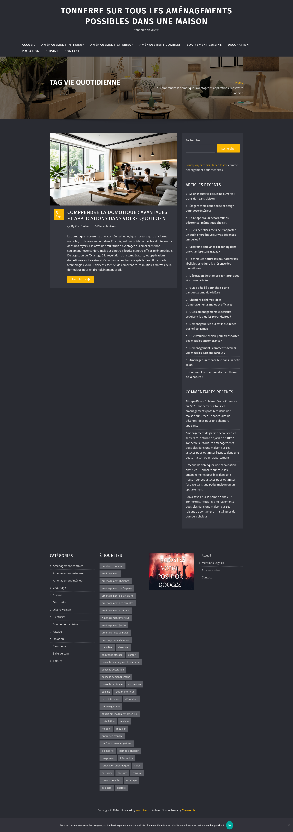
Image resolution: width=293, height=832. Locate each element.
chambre (123, 647)
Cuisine (52, 51)
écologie (106, 787)
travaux (137, 773)
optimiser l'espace (112, 736)
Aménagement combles (160, 45)
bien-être (107, 647)
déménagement (111, 706)
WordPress (142, 810)
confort (132, 654)
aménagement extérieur (115, 610)
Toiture (57, 661)
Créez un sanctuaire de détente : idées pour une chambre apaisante (208, 421)
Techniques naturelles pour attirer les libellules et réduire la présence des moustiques (212, 263)
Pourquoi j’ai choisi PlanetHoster (207, 165)
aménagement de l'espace (117, 588)
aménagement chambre (115, 581)
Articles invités (211, 570)
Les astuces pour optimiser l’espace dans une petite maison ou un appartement (212, 452)
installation (108, 721)
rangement (108, 758)
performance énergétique (116, 743)
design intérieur (125, 691)
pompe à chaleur (129, 750)
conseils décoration (113, 669)
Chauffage (59, 588)
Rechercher (193, 140)
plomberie (108, 750)
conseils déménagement (116, 676)
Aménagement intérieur (62, 45)
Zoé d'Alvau (80, 226)
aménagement (110, 573)
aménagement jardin (114, 625)
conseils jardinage (112, 684)
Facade (57, 631)
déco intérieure (110, 699)
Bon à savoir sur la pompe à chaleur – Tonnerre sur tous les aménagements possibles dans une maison (210, 502)
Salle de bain (61, 653)
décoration (131, 699)
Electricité (59, 617)
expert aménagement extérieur (119, 713)
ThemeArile (188, 810)
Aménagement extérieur (112, 45)
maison (124, 721)
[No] (288, 825)
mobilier (121, 728)
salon (137, 765)
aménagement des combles (117, 603)
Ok (229, 825)
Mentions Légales (213, 563)
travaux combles (111, 780)
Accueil (28, 45)
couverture (134, 684)
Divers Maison (106, 226)
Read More (79, 279)
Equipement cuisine (204, 45)
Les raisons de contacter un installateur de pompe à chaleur (210, 511)
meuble (106, 728)
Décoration (238, 45)
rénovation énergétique (115, 765)
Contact (72, 51)
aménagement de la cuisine (117, 595)
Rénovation (126, 758)
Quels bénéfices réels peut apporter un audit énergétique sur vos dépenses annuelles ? (211, 234)
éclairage (131, 780)
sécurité (122, 773)
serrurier (107, 773)
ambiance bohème (112, 566)
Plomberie (59, 646)
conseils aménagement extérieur (120, 662)
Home (239, 82)
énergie (121, 787)
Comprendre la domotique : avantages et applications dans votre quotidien (117, 215)
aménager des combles (115, 632)
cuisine (106, 691)
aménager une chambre (115, 640)
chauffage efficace (112, 654)
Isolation (31, 51)
